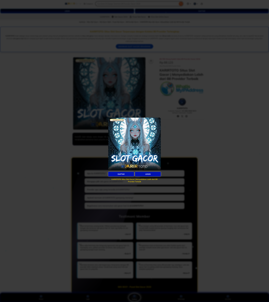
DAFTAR (121, 174)
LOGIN (148, 174)
